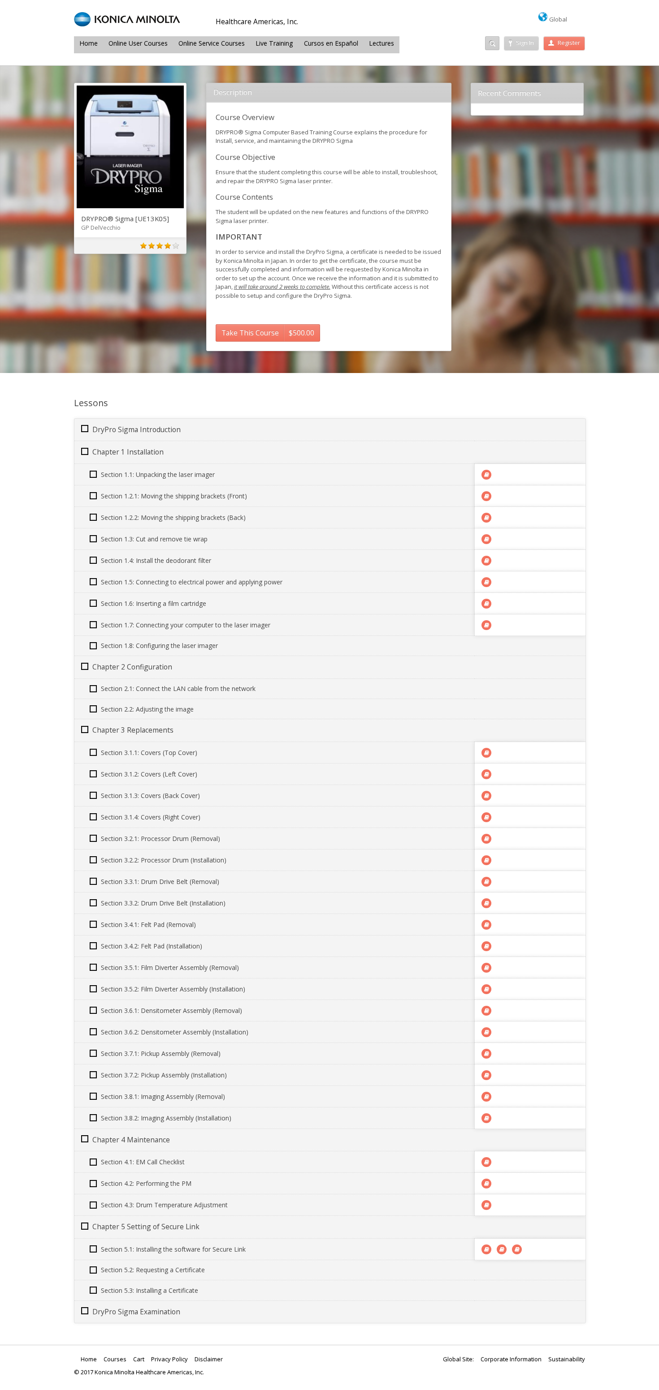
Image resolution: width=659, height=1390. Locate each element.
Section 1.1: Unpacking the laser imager (158, 474)
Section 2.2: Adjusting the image (147, 709)
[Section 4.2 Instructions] (486, 1183)
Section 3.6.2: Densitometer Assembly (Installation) (174, 1032)
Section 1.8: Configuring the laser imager (159, 645)
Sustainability (566, 1359)
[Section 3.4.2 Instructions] (486, 946)
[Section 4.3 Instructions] (486, 1205)
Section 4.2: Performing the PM (146, 1183)
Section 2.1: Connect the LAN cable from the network (178, 688)
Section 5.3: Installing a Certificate (149, 1290)
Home (88, 43)
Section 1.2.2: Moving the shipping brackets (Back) (173, 517)
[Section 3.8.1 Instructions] (486, 1097)
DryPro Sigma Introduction (136, 429)
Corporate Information (511, 1359)
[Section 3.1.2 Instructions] (486, 774)
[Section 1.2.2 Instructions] (486, 518)
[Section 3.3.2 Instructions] (486, 903)
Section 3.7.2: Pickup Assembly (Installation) (164, 1075)
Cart (138, 1359)
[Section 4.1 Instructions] (486, 1162)
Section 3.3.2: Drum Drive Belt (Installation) (163, 903)
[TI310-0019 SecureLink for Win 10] (502, 1249)
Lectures (381, 43)
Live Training (274, 43)
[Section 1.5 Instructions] (486, 582)
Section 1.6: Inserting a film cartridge (153, 603)
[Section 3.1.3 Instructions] (486, 796)
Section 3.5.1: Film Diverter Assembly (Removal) (170, 967)
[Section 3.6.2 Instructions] (486, 1032)
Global (557, 19)
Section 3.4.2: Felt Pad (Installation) (151, 946)
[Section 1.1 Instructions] (486, 475)
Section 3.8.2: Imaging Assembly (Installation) (166, 1118)
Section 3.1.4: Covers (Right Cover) (150, 817)
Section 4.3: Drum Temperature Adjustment (164, 1205)
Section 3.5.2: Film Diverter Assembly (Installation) (173, 989)
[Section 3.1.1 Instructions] (486, 753)
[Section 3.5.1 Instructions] (486, 968)
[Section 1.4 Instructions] (486, 561)
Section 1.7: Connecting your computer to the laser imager (185, 625)
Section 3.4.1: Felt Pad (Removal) (148, 924)
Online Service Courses (211, 43)
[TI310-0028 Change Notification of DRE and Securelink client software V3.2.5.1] (517, 1249)
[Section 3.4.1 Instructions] (486, 925)
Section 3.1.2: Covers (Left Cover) (149, 774)
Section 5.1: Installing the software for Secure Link (173, 1249)
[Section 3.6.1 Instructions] (486, 1011)
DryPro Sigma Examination (136, 1312)
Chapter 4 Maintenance (131, 1140)
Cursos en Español (331, 43)
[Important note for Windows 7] (486, 1249)
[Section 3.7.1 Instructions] (486, 1054)
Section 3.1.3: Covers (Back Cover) (150, 795)
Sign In (525, 43)
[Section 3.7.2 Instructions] (486, 1075)
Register (569, 43)
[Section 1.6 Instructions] (486, 604)
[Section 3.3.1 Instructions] (486, 882)
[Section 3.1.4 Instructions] (486, 817)
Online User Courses (138, 43)
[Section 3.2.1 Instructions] (486, 839)
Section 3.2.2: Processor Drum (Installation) (163, 860)
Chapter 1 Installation (128, 452)
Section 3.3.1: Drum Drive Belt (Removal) (160, 881)
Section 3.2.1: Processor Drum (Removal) (160, 838)
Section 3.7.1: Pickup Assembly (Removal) (161, 1053)
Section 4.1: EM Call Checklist (143, 1162)
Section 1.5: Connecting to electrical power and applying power (191, 582)
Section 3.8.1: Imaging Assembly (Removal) (163, 1096)
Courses (115, 1359)
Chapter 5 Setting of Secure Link (145, 1226)
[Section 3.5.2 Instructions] (486, 989)
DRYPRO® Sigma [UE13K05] (125, 218)
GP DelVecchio (101, 227)
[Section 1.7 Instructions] (486, 625)
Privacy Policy (169, 1359)
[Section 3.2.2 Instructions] (486, 860)
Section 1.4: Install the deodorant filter (156, 560)
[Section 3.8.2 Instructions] (486, 1118)
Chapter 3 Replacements (132, 730)
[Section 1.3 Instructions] (486, 539)
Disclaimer (209, 1359)
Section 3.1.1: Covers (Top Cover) (149, 752)
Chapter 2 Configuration (132, 667)
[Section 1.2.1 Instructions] (486, 496)
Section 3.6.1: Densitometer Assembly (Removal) (171, 1010)
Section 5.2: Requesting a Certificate (153, 1270)
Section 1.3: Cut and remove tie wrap (154, 539)
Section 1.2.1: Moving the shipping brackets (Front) (174, 496)
